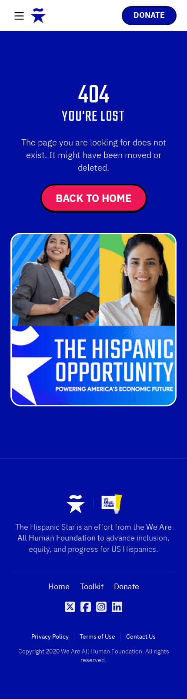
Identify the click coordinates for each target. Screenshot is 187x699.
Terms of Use (97, 636)
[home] (38, 15)
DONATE (149, 15)
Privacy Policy (50, 636)
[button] (19, 16)
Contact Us (141, 636)
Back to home (94, 198)
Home (59, 586)
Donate (126, 586)
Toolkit (92, 586)
